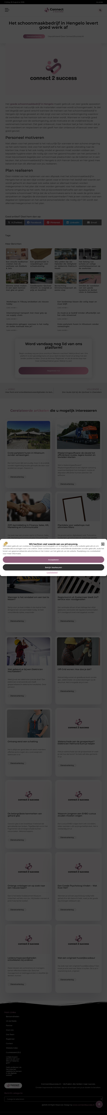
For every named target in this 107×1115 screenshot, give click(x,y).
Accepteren (53, 560)
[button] (102, 544)
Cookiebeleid (52, 572)
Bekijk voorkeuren (53, 567)
